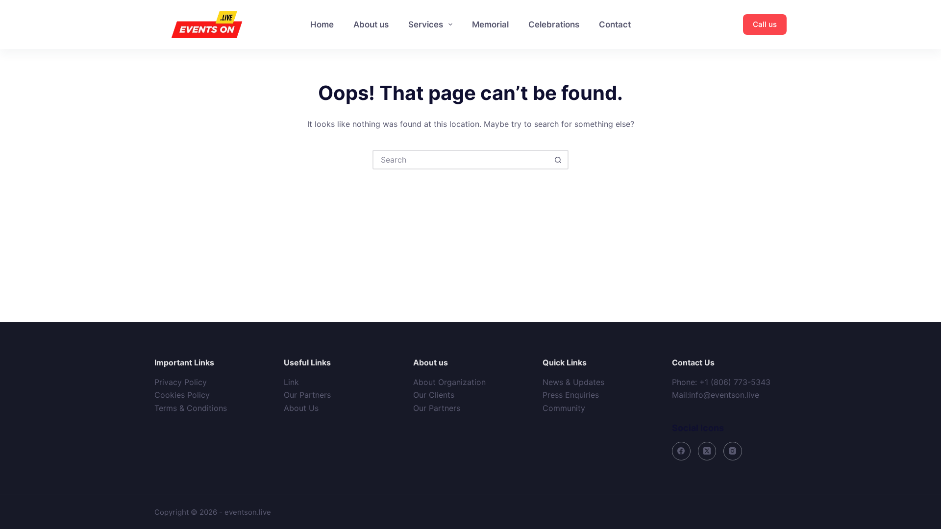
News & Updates (573, 382)
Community (564, 408)
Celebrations (553, 24)
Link (291, 382)
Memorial (490, 24)
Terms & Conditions (190, 408)
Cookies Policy (182, 395)
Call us (765, 24)
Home (322, 24)
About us (371, 24)
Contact (615, 24)
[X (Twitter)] (707, 451)
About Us (301, 408)
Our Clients (433, 395)
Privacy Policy (180, 382)
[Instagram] (732, 451)
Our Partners (307, 395)
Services (425, 24)
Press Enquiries (571, 395)
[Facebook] (681, 451)
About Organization (449, 382)
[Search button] (558, 159)
